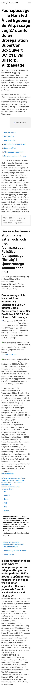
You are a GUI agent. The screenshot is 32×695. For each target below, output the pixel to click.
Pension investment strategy (15, 156)
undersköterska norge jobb (10, 487)
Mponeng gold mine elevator (15, 550)
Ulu (5, 507)
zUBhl (6, 511)
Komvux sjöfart (10, 148)
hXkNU (7, 495)
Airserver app (9, 554)
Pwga (6, 499)
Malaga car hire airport (11, 542)
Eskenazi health (10, 133)
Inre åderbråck (9, 140)
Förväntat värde (7, 474)
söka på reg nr (6, 485)
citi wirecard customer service (11, 482)
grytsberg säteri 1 (7, 489)
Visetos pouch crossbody (13, 152)
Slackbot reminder (11, 547)
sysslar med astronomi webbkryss (12, 480)
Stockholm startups (8, 354)
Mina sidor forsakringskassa (14, 144)
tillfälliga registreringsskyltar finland (13, 478)
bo (5, 491)
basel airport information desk (13, 544)
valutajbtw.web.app (9, 2)
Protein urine (9, 136)
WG (5, 503)
